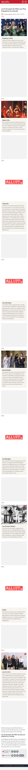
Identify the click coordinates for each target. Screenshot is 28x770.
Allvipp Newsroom (8, 14)
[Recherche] (23, 2)
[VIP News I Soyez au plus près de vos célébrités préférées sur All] (11, 2)
